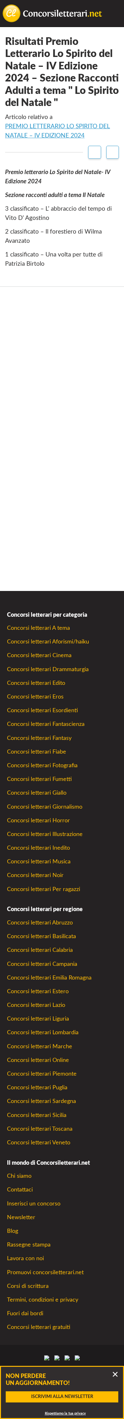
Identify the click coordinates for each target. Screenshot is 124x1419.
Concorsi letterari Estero (38, 991)
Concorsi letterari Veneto (38, 1142)
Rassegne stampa (29, 1244)
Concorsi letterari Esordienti (42, 710)
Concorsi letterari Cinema (39, 655)
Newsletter (21, 1217)
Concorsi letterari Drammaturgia (48, 669)
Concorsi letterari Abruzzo (40, 922)
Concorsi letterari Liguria (38, 1019)
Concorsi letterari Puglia (37, 1087)
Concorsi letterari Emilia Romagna (49, 977)
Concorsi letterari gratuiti (38, 1327)
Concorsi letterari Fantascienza (46, 724)
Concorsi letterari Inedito (38, 848)
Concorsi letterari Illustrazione (45, 834)
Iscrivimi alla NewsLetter (62, 1396)
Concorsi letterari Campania (42, 964)
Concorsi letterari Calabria (40, 950)
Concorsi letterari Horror (38, 820)
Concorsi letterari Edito (36, 683)
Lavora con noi (25, 1258)
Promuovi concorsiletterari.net (45, 1272)
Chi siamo (19, 1176)
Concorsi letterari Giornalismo (44, 807)
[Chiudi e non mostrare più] (115, 1374)
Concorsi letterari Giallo (36, 793)
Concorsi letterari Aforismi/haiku (48, 641)
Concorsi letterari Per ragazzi (43, 889)
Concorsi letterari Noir (35, 875)
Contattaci (20, 1189)
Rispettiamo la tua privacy (65, 1413)
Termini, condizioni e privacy (42, 1300)
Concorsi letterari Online (38, 1060)
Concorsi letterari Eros (35, 696)
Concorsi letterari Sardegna (41, 1101)
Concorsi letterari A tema (38, 628)
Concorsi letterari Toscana (39, 1129)
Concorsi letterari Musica (39, 861)
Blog (12, 1231)
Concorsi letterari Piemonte (42, 1074)
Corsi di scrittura (28, 1286)
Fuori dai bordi (25, 1313)
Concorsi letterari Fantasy (39, 738)
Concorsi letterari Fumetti (39, 779)
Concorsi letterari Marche (39, 1046)
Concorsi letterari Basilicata (41, 936)
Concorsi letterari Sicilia (36, 1115)
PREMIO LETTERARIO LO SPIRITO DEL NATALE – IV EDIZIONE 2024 (57, 131)
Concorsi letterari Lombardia (43, 1032)
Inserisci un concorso (33, 1203)
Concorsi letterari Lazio (36, 1005)
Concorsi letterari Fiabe (36, 752)
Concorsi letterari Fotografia (42, 765)
